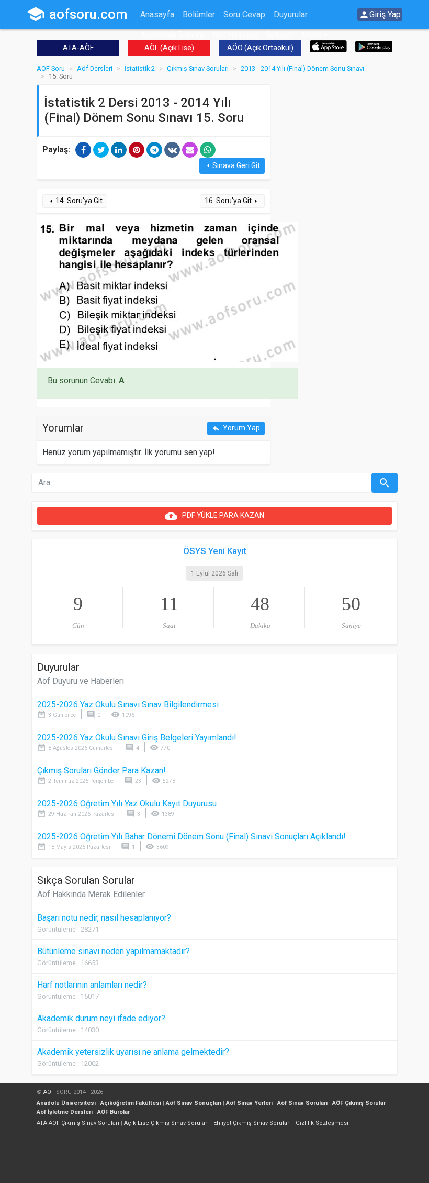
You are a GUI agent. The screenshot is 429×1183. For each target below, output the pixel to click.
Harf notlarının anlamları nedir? (92, 985)
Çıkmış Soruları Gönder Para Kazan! (101, 771)
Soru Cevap (244, 14)
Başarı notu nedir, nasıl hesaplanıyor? (104, 918)
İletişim (279, 35)
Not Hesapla (235, 35)
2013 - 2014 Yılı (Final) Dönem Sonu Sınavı (302, 68)
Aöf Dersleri (94, 68)
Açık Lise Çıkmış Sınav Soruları (166, 1123)
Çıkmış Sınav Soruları (198, 68)
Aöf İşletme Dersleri (65, 1112)
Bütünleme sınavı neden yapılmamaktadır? (113, 951)
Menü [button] (311, 35)
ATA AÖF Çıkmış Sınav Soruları (78, 1123)
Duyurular (291, 14)
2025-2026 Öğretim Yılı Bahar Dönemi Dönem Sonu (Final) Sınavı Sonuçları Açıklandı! (191, 837)
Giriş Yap (380, 14)
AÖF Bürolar (113, 1112)
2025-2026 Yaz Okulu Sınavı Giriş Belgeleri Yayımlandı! (136, 738)
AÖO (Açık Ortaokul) (260, 47)
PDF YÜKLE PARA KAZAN (214, 516)
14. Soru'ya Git (75, 200)
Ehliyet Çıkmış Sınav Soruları (252, 1123)
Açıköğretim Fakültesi (130, 1103)
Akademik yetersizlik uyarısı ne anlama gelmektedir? (133, 1052)
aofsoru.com (77, 14)
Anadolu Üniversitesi (66, 1103)
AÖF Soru (51, 68)
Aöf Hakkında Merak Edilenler (91, 894)
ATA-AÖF (78, 47)
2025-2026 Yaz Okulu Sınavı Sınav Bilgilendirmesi (128, 705)
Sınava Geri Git (232, 165)
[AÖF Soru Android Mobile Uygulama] (373, 46)
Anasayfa (157, 14)
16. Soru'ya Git (232, 200)
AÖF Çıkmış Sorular (359, 1103)
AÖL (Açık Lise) (169, 47)
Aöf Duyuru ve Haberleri (80, 681)
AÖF (48, 1092)
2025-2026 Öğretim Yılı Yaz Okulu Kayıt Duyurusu (127, 804)
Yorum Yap (236, 428)
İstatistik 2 (140, 68)
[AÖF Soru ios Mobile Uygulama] (328, 46)
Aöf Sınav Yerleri (249, 1103)
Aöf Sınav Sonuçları (193, 1103)
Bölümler (199, 14)
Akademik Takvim (172, 35)
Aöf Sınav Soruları (302, 1103)
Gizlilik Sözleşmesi (322, 1123)
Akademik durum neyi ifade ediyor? (101, 1018)
